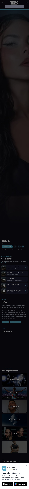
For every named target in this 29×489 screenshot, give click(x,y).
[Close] (26, 465)
